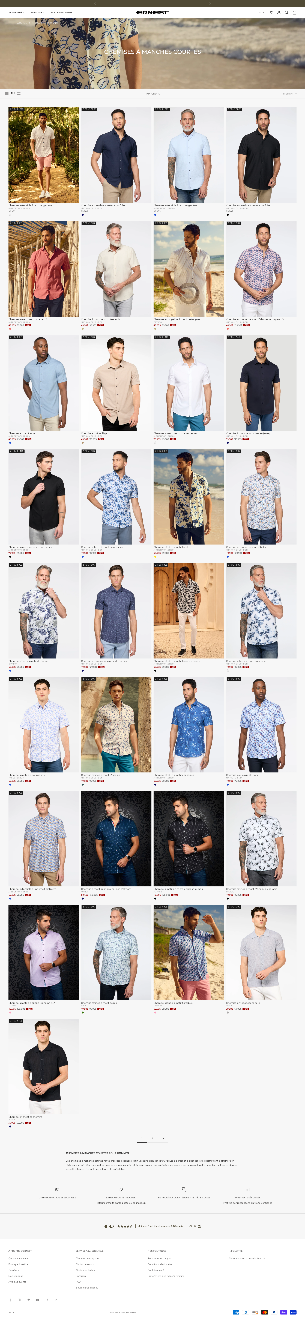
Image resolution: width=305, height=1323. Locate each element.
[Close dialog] (216, 594)
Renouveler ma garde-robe (120, 703)
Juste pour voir (185, 717)
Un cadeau (120, 717)
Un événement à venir (185, 703)
